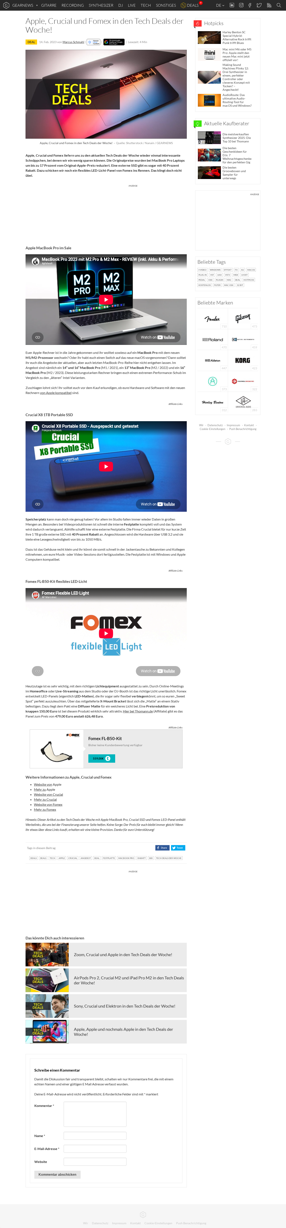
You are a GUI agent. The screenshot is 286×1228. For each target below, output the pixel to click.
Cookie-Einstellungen (212, 429)
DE (219, 5)
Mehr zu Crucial (45, 799)
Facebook (250, 5)
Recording (73, 5)
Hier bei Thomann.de (138, 711)
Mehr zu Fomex (45, 809)
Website (40, 1162)
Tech (146, 5)
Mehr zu (40, 789)
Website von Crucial (48, 794)
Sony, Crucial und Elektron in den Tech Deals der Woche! (124, 1005)
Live (132, 5)
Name (39, 1136)
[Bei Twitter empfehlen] (178, 848)
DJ (120, 5)
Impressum (233, 425)
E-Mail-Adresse (46, 1149)
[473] (243, 318)
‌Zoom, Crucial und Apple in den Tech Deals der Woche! (123, 954)
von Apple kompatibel (56, 393)
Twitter (259, 5)
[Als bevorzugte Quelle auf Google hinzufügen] (114, 42)
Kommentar (44, 1106)
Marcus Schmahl (73, 42)
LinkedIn (232, 5)
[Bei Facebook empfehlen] (162, 848)
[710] (212, 318)
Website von (43, 784)
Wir (201, 425)
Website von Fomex (48, 804)
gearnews (22, 5)
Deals (192, 5)
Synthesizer (101, 5)
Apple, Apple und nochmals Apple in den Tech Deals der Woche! (123, 1032)
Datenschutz (215, 425)
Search (279, 5)
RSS (269, 5)
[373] (212, 381)
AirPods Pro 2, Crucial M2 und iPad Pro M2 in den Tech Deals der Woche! (129, 980)
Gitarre (49, 5)
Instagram (241, 5)
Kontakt (249, 425)
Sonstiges (166, 5)
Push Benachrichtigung (242, 429)
